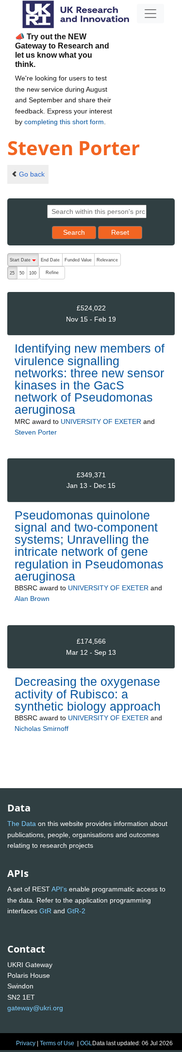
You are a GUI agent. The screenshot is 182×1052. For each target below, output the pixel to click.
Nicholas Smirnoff (41, 728)
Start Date (24, 262)
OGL (86, 1043)
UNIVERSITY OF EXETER (101, 421)
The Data (21, 823)
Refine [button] (52, 272)
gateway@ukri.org (35, 1008)
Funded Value (78, 260)
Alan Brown (32, 598)
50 (21, 273)
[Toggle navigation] (150, 13)
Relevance (107, 260)
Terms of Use (57, 1043)
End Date (50, 260)
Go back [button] (32, 174)
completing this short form (64, 122)
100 (32, 273)
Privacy (25, 1043)
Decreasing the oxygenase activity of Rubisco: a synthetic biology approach (88, 693)
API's (59, 889)
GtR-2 (76, 911)
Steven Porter (36, 432)
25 (12, 273)
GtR (45, 911)
